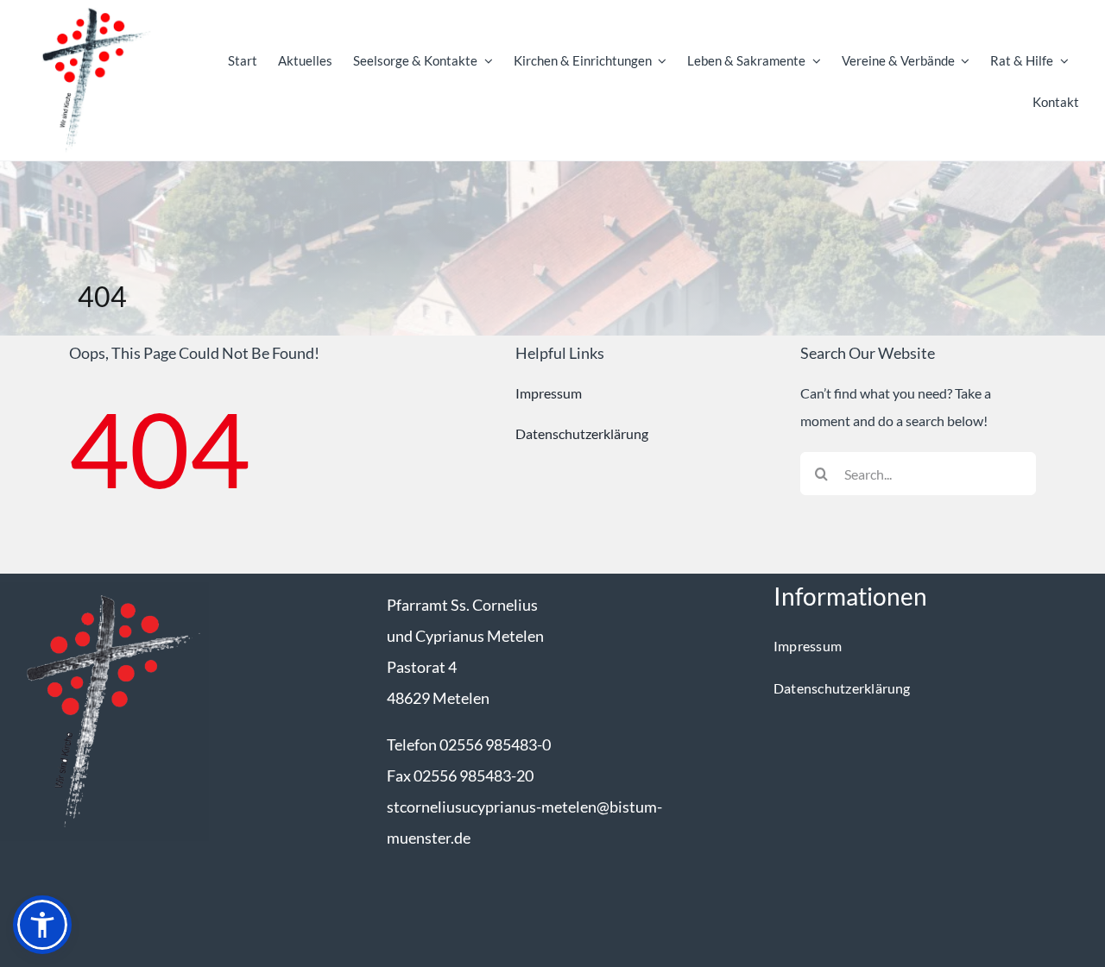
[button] (42, 925)
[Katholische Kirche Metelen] (104, 589)
